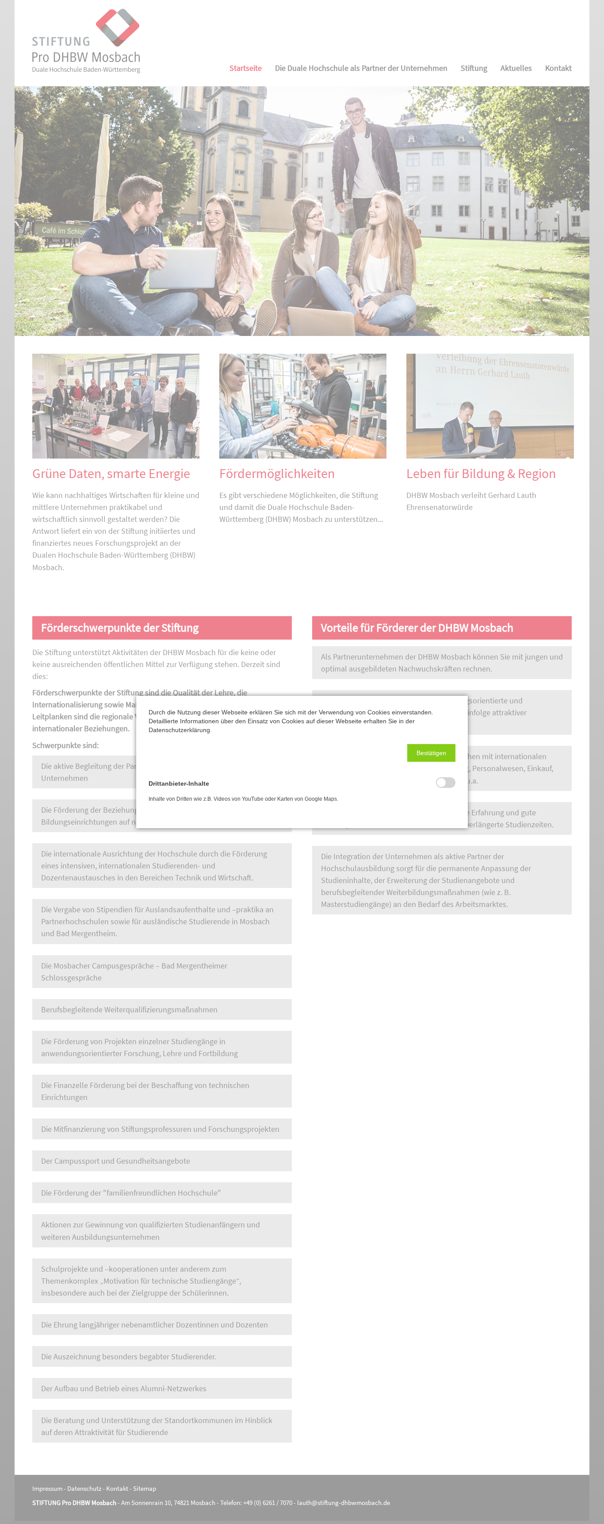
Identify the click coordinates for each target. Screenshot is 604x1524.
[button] (431, 753)
